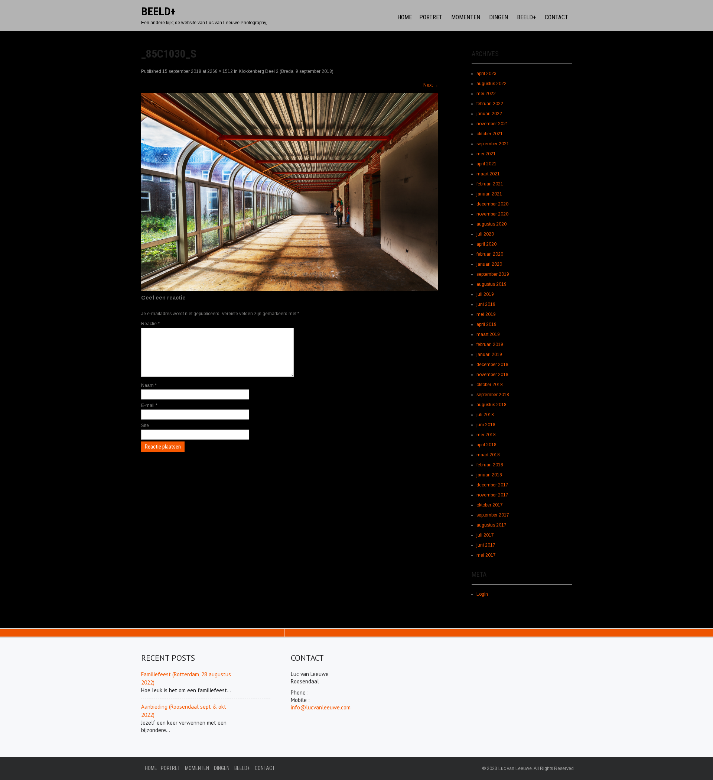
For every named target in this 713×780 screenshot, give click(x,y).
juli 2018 (485, 414)
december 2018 (492, 364)
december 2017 (492, 485)
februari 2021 (489, 184)
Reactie (150, 323)
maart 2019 (488, 334)
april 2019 (486, 324)
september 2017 (492, 515)
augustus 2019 (491, 284)
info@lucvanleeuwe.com (321, 707)
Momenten (465, 17)
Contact (556, 17)
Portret (430, 17)
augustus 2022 (491, 83)
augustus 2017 (491, 525)
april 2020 (486, 244)
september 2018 (492, 394)
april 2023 (486, 73)
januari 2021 (489, 194)
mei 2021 (486, 153)
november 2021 (492, 123)
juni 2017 (485, 545)
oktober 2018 (489, 384)
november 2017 (492, 495)
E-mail (149, 405)
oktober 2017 (489, 505)
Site (145, 425)
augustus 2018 (491, 404)
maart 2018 (488, 454)
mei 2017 (486, 555)
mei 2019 (486, 314)
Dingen (498, 17)
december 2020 (492, 204)
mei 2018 (486, 434)
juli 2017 (485, 535)
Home (404, 17)
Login (482, 594)
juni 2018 (485, 424)
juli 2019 (485, 294)
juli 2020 (485, 234)
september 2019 (492, 274)
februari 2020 (489, 254)
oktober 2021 (489, 133)
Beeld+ (526, 17)
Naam (149, 385)
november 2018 (492, 374)
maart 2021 (488, 174)
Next (430, 85)
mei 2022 (486, 93)
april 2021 (486, 163)
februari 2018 (489, 464)
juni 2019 (485, 304)
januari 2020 (489, 264)
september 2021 (492, 143)
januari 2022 (489, 113)
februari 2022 (489, 103)
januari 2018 (489, 475)
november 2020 (492, 214)
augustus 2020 (491, 224)
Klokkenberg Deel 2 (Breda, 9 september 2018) (286, 71)
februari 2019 (489, 344)
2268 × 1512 (220, 71)
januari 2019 (489, 354)
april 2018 (486, 444)
